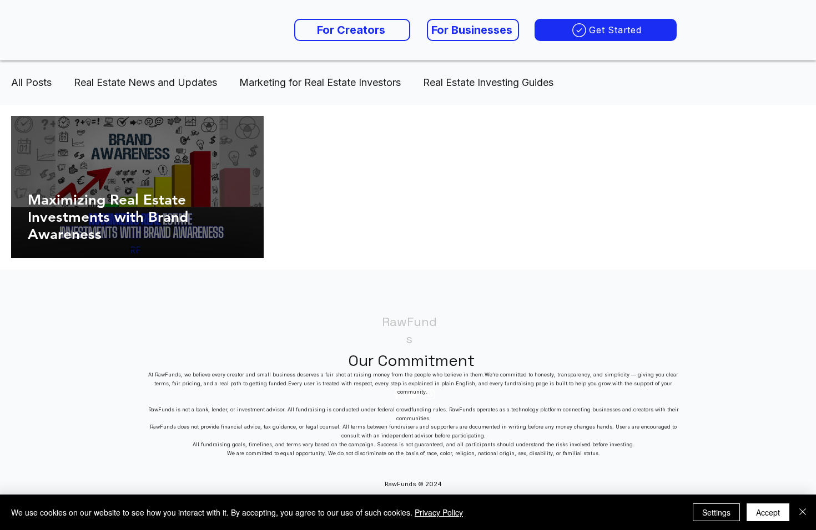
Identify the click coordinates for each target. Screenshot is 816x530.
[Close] (802, 512)
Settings (716, 512)
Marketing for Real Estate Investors (320, 82)
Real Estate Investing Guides (488, 82)
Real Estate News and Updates (145, 82)
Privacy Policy (439, 512)
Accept (768, 512)
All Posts (31, 82)
